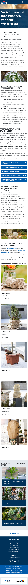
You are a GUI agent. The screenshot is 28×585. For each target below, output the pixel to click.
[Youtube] (15, 561)
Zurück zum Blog (14, 533)
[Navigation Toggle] (25, 2)
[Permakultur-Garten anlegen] (14, 513)
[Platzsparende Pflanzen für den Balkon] (14, 493)
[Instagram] (18, 561)
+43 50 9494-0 (15, 547)
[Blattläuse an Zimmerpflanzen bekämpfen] (14, 473)
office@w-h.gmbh (15, 551)
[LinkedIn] (10, 561)
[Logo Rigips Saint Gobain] (7, 581)
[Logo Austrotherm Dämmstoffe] (20, 581)
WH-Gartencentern (12, 248)
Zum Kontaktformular (14, 557)
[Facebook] (13, 561)
